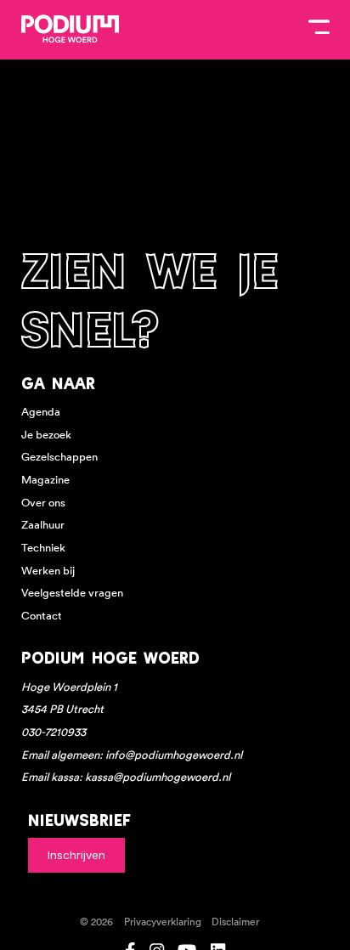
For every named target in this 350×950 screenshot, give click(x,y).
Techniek (43, 547)
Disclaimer (235, 922)
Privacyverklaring (162, 922)
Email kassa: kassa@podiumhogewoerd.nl (125, 777)
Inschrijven (76, 855)
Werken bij (48, 570)
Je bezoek (46, 434)
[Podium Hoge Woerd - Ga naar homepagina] (70, 28)
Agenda (40, 411)
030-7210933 (53, 732)
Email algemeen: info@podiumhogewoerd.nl (131, 755)
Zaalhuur (43, 524)
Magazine (45, 479)
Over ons (43, 502)
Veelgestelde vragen (72, 592)
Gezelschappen (59, 457)
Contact (41, 615)
